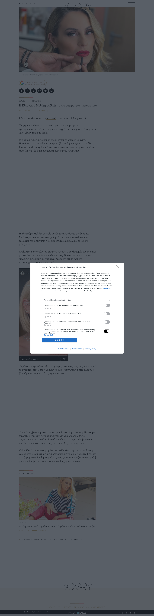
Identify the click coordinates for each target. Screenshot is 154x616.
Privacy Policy (90, 349)
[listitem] (77, 300)
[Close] (118, 267)
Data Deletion (63, 349)
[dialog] (77, 308)
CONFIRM (59, 340)
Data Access (77, 349)
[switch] (107, 305)
